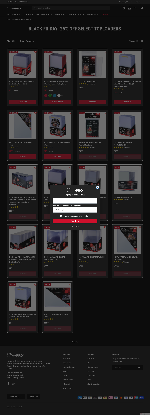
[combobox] (74, 210)
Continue (75, 221)
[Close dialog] (97, 187)
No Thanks (75, 226)
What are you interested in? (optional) (67, 205)
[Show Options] (95, 210)
